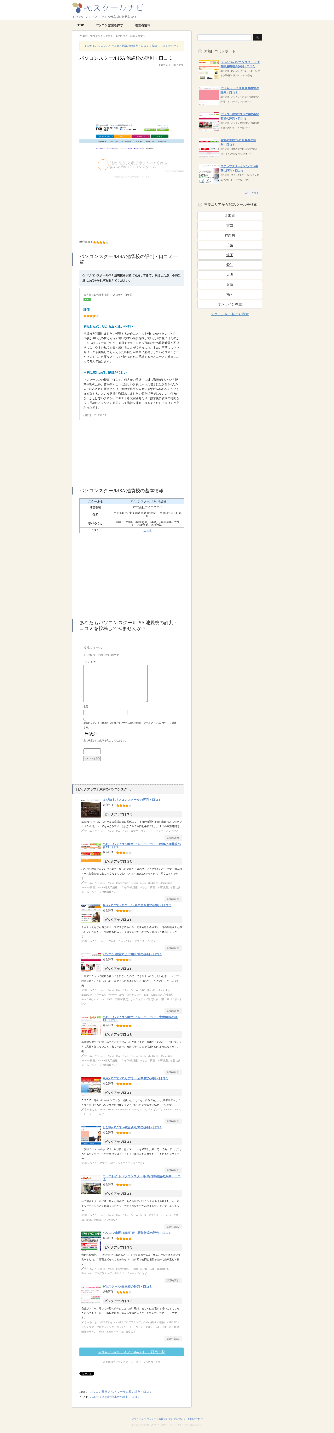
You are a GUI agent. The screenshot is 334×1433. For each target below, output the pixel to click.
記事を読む (173, 838)
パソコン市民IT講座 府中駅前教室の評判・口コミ (137, 1232)
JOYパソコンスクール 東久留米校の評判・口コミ (137, 905)
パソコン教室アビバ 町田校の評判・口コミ (132, 954)
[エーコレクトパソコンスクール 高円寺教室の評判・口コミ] (92, 1194)
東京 (229, 225)
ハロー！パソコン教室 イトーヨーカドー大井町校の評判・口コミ (140, 1018)
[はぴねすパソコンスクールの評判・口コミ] (92, 817)
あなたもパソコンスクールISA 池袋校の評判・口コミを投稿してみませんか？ (131, 45)
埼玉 (229, 255)
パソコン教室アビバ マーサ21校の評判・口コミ (121, 1391)
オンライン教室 (230, 304)
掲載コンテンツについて (172, 1418)
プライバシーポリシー (144, 1418)
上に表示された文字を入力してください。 (106, 740)
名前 (86, 706)
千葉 (229, 245)
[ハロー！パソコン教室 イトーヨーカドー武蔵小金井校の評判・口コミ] (92, 861)
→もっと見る (252, 193)
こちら (147, 530)
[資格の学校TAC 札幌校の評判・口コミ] (209, 155)
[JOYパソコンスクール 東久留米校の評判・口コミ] (92, 923)
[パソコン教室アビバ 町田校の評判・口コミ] (92, 972)
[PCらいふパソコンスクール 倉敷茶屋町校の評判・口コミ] (209, 77)
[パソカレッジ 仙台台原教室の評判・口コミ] (209, 103)
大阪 (229, 275)
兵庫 (229, 285)
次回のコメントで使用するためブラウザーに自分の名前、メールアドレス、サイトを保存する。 (130, 725)
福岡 (229, 294)
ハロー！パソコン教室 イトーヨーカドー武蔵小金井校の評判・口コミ (142, 845)
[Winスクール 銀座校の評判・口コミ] (92, 1304)
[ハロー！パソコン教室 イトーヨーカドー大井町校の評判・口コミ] (92, 1034)
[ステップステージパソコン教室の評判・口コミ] (209, 181)
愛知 (229, 265)
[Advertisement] (131, 97)
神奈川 (230, 235)
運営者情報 (142, 25)
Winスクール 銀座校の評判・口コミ (127, 1286)
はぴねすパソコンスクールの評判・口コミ (132, 799)
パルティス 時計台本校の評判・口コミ (115, 1396)
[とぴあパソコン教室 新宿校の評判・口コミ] (92, 1145)
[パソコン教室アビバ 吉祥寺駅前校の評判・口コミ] (209, 129)
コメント (90, 661)
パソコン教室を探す (109, 25)
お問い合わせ (195, 1418)
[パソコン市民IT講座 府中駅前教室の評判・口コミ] (92, 1250)
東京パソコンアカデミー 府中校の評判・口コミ (135, 1078)
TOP (81, 25)
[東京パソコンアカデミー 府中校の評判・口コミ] (92, 1096)
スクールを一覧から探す (230, 314)
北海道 (230, 216)
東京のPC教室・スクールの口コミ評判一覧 (131, 1352)
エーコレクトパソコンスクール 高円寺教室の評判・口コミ (142, 1178)
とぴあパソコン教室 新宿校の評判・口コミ (132, 1127)
